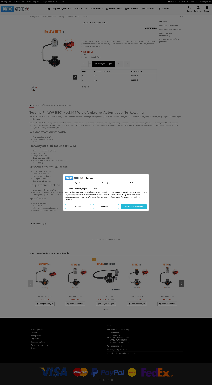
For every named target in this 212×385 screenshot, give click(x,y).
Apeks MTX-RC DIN (106, 297)
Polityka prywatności (39, 345)
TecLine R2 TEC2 (167, 297)
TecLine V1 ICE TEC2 (44, 297)
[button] (62, 9)
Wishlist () (193, 2)
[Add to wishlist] (119, 64)
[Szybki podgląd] (57, 270)
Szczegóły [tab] (106, 183)
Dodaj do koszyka (105, 64)
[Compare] (57, 266)
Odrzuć (78, 206)
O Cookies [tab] (134, 183)
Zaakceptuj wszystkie (134, 206)
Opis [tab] (31, 105)
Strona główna (6, 2)
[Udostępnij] (82, 87)
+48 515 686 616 (116, 346)
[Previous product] (181, 17)
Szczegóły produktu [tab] (45, 105)
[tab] (64, 105)
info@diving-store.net (118, 350)
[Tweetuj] (85, 87)
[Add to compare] (127, 64)
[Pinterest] (88, 87)
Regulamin (37, 2)
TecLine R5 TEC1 (137, 297)
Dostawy (17, 2)
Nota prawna (26, 2)
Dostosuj (105, 206)
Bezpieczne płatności (50, 2)
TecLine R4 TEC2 (75, 297)
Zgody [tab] (77, 183)
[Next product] (182, 17)
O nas (62, 2)
